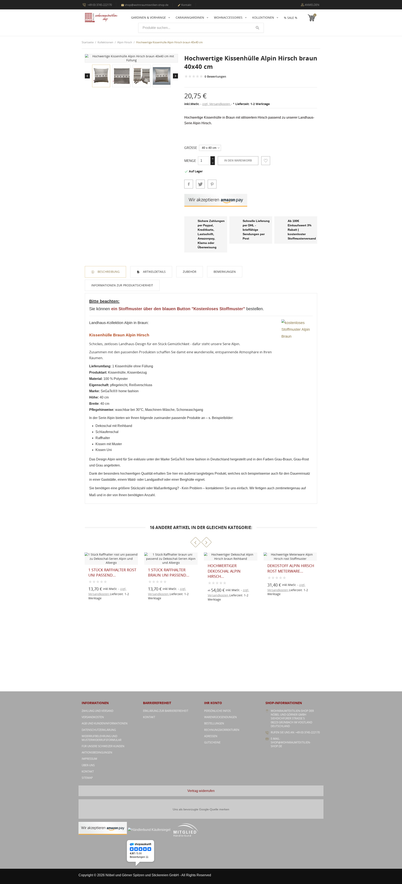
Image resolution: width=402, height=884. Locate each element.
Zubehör (189, 272)
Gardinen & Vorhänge (149, 17)
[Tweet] (200, 184)
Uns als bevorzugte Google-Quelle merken (201, 809)
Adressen (210, 736)
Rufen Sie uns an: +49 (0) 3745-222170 (295, 732)
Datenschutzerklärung (99, 730)
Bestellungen (214, 723)
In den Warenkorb (238, 160)
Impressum (89, 759)
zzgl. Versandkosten (216, 104)
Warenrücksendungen (220, 717)
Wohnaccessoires (228, 17)
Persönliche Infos (217, 711)
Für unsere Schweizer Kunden (103, 746)
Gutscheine (212, 742)
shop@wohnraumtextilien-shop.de (144, 5)
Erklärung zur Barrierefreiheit (165, 711)
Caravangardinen (190, 17)
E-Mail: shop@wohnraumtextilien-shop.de (291, 742)
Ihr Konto (213, 703)
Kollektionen (263, 17)
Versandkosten (93, 717)
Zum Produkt (97, 591)
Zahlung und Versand (97, 711)
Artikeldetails (154, 272)
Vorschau (97, 581)
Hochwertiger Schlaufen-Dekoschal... (290, 568)
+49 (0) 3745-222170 (99, 5)
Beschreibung (108, 272)
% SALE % (290, 18)
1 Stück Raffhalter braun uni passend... (109, 572)
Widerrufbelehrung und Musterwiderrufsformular (101, 738)
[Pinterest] (212, 184)
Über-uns (88, 765)
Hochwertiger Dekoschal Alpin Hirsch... (164, 571)
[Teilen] (188, 184)
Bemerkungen (225, 272)
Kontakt (184, 5)
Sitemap (87, 778)
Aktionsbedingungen (97, 752)
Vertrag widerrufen (201, 791)
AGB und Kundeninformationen (105, 723)
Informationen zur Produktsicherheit (122, 285)
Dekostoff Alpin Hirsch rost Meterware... (231, 568)
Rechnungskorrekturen (221, 730)
